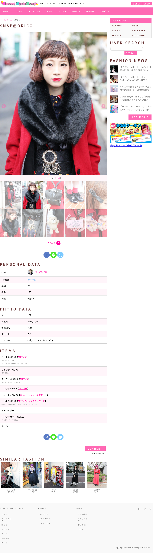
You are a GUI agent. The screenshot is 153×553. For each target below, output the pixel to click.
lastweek (139, 30)
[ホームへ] (19, 3)
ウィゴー (23, 388)
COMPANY (45, 519)
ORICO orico (41, 271)
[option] (53, 106)
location (138, 35)
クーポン (76, 11)
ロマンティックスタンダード (33, 394)
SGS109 (44, 514)
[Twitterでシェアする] (60, 437)
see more (140, 117)
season (117, 35)
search (131, 53)
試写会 (49, 11)
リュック (53, 177)
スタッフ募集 (83, 519)
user (135, 25)
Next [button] (103, 106)
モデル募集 (83, 514)
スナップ (62, 11)
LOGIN (147, 4)
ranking (117, 25)
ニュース (19, 11)
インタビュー (34, 11)
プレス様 (82, 525)
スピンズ (22, 357)
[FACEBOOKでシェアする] (46, 255)
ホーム (6, 11)
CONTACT (45, 523)
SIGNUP (137, 4)
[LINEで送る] (53, 255)
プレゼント (105, 11)
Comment (95, 448)
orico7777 (32, 279)
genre (116, 30)
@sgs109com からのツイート (126, 145)
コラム (81, 529)
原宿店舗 (90, 11)
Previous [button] (3, 106)
